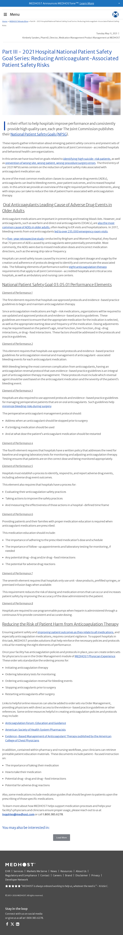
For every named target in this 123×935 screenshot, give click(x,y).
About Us (81, 871)
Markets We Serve (37, 871)
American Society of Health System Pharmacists (35, 729)
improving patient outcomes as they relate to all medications (75, 632)
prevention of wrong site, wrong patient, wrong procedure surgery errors (50, 163)
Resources (66, 871)
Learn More (86, 3)
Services (18, 871)
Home (4, 21)
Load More (61, 837)
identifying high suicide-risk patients (86, 159)
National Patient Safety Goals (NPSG (38, 134)
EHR (7, 871)
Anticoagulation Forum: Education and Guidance (35, 723)
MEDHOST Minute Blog (18, 21)
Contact (45, 875)
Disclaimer (81, 875)
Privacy (95, 875)
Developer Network (16, 879)
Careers (57, 875)
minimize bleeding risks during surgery (26, 406)
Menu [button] (15, 14)
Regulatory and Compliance (21, 875)
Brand (68, 875)
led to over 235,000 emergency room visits (81, 231)
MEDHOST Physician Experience (95, 656)
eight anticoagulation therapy (88, 267)
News (54, 871)
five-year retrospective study (25, 238)
